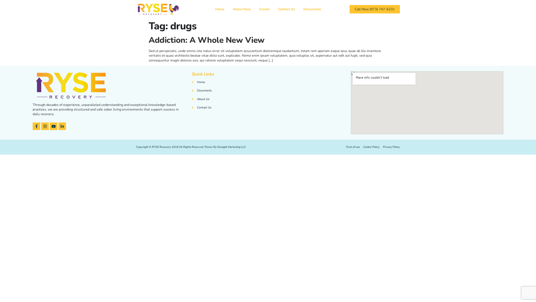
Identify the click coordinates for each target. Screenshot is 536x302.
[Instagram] (45, 126)
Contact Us (286, 9)
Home (219, 9)
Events (264, 9)
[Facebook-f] (36, 126)
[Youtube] (53, 126)
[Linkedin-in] (62, 126)
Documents (312, 9)
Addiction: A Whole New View (207, 40)
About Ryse (242, 9)
